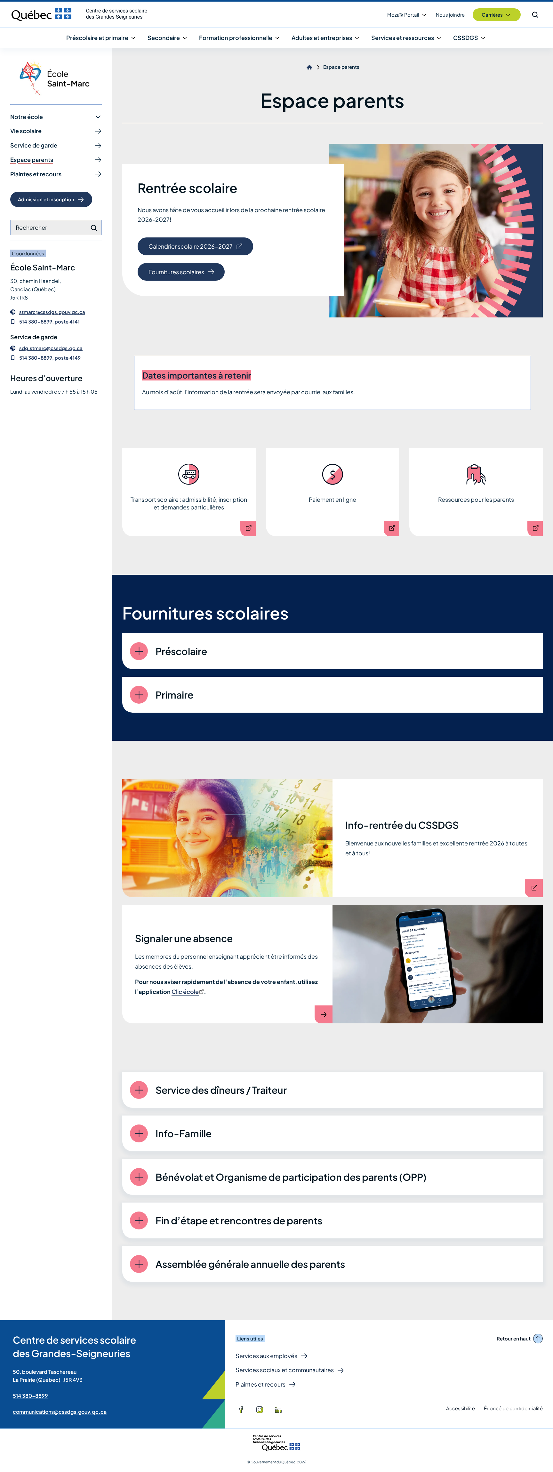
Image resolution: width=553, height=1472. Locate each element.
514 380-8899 (30, 1395)
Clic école (187, 991)
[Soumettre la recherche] (94, 228)
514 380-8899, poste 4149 (50, 358)
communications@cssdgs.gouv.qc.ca (60, 1411)
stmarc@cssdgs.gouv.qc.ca (52, 312)
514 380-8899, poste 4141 (49, 321)
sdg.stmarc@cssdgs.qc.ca (51, 348)
